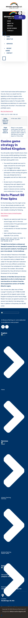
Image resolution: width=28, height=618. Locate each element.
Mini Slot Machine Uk (7, 111)
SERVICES (10, 26)
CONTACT (10, 31)
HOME (9, 21)
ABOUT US (10, 23)
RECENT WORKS (12, 28)
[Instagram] (20, 13)
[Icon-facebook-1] (24, 13)
